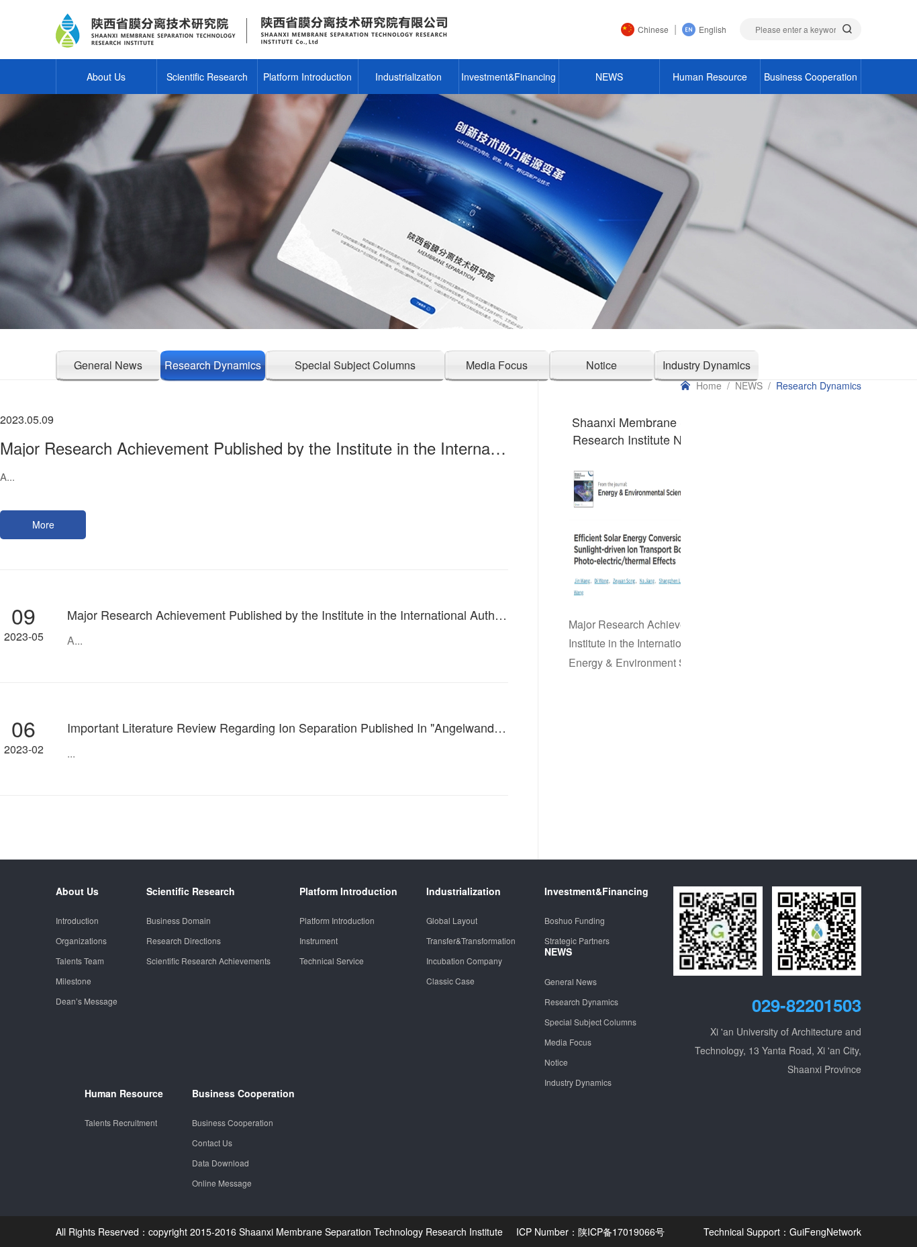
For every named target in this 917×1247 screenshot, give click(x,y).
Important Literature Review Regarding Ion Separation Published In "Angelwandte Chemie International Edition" (365, 727)
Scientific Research (207, 76)
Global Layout (451, 920)
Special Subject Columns (355, 365)
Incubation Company (464, 960)
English (712, 29)
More (43, 524)
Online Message (222, 1183)
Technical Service (331, 960)
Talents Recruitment (121, 1122)
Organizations (81, 940)
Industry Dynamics (578, 1082)
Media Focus (497, 365)
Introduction (77, 920)
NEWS (609, 76)
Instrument (318, 940)
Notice (601, 365)
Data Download (220, 1162)
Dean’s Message (86, 1001)
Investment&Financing (508, 76)
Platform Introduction (307, 76)
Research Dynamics (212, 365)
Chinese (653, 29)
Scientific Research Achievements (208, 960)
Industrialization (408, 76)
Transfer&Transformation (471, 940)
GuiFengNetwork (825, 1231)
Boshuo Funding (574, 920)
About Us (106, 76)
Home (709, 385)
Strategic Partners (577, 940)
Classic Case (450, 980)
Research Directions (183, 940)
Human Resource (710, 76)
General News (108, 365)
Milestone (73, 980)
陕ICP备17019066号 (621, 1231)
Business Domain (178, 920)
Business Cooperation (810, 76)
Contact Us (212, 1142)
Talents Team (80, 960)
